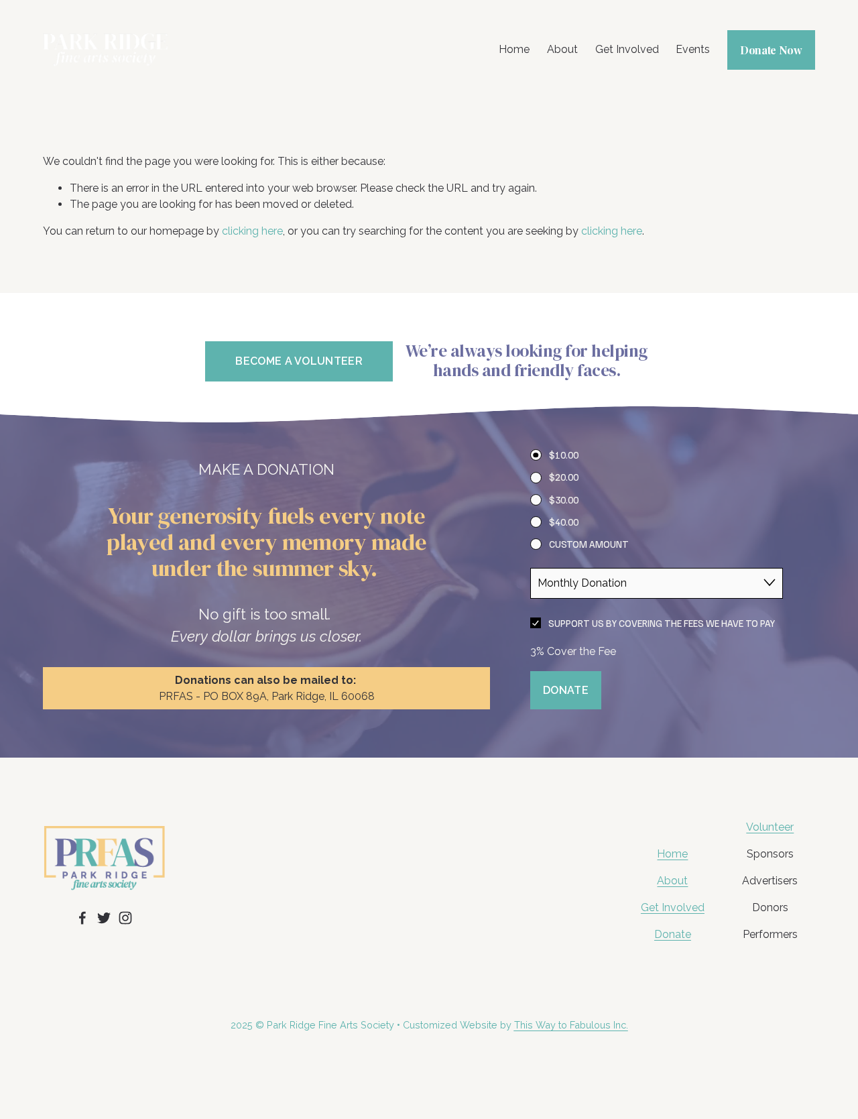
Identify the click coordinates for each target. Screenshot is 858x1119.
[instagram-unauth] (125, 918)
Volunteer (770, 827)
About (562, 49)
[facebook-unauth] (82, 918)
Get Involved (627, 49)
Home (514, 49)
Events (693, 49)
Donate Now (771, 50)
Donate (672, 934)
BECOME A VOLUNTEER (299, 361)
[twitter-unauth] (104, 918)
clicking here (252, 231)
